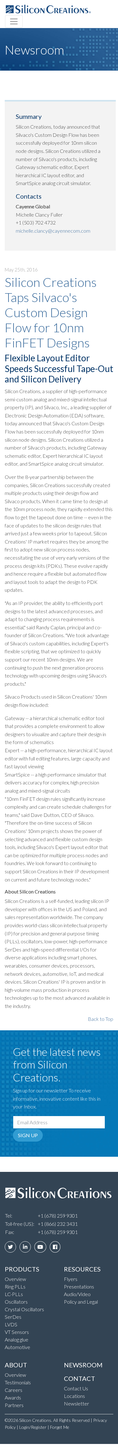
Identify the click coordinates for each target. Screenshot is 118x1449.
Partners (14, 1405)
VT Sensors (17, 1332)
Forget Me (59, 1427)
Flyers (70, 1279)
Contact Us (76, 1388)
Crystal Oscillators (24, 1309)
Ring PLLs (15, 1286)
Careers (13, 1390)
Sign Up (28, 1135)
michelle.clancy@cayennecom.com (53, 231)
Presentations (79, 1286)
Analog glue (16, 1339)
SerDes (13, 1317)
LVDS (11, 1324)
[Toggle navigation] (14, 21)
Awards (13, 1397)
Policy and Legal (81, 1302)
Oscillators (16, 1302)
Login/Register (33, 1427)
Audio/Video (77, 1294)
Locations (74, 1396)
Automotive (17, 1347)
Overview (15, 1279)
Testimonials (18, 1382)
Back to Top (100, 1019)
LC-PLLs (14, 1294)
